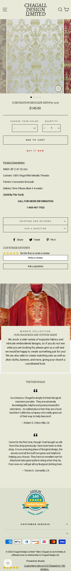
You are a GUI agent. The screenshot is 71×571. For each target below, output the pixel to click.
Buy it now (35, 151)
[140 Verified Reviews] (35, 517)
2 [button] (35, 98)
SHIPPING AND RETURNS (35, 221)
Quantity (51, 121)
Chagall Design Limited (35, 10)
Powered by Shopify (35, 561)
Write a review (35, 257)
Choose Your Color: (24, 121)
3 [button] (37, 98)
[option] (35, 56)
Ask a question (36, 229)
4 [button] (40, 98)
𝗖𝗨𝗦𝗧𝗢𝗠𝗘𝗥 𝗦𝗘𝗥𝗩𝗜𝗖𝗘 (35, 524)
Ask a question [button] (35, 266)
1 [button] (31, 97)
